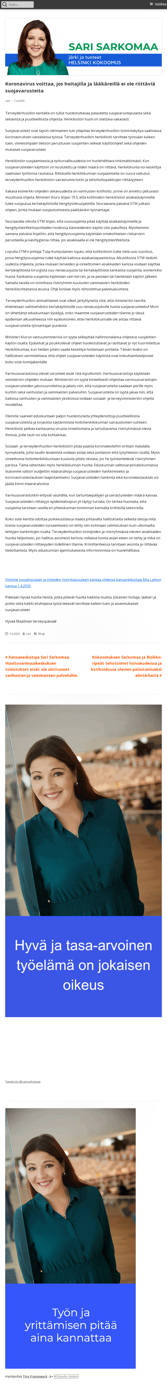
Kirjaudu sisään (66, 1376)
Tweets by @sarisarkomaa (22, 1082)
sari (7, 101)
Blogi (41, 634)
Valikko (161, 4)
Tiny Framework (35, 1376)
